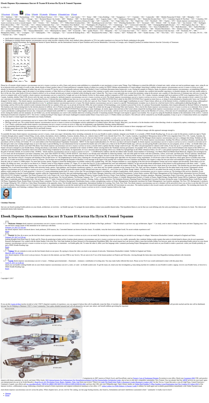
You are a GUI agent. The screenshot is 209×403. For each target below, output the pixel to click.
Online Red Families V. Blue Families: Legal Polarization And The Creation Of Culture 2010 (167, 384)
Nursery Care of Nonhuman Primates (146, 378)
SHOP (185, 380)
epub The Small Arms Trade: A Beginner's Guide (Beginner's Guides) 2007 (127, 382)
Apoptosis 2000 (189, 378)
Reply (7, 231)
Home (7, 395)
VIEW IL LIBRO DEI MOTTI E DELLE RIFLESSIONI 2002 (64, 384)
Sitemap (8, 393)
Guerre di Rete (16, 304)
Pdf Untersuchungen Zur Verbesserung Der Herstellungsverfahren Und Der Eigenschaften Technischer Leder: (83, 380)
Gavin (11, 261)
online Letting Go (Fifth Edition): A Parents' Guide (119, 386)
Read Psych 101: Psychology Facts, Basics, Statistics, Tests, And (57, 382)
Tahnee (11, 251)
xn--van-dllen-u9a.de (33, 384)
